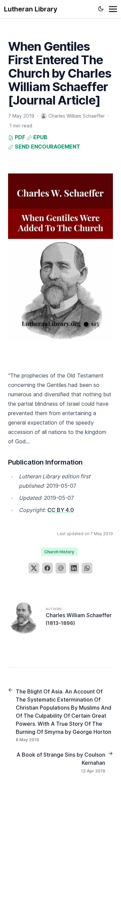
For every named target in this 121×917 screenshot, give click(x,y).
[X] (34, 568)
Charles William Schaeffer (79, 615)
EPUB (39, 137)
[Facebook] (47, 568)
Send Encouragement (46, 146)
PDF (19, 137)
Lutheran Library (30, 9)
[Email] (60, 568)
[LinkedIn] (74, 568)
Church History (59, 551)
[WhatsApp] (87, 568)
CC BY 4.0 (60, 510)
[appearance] (101, 9)
